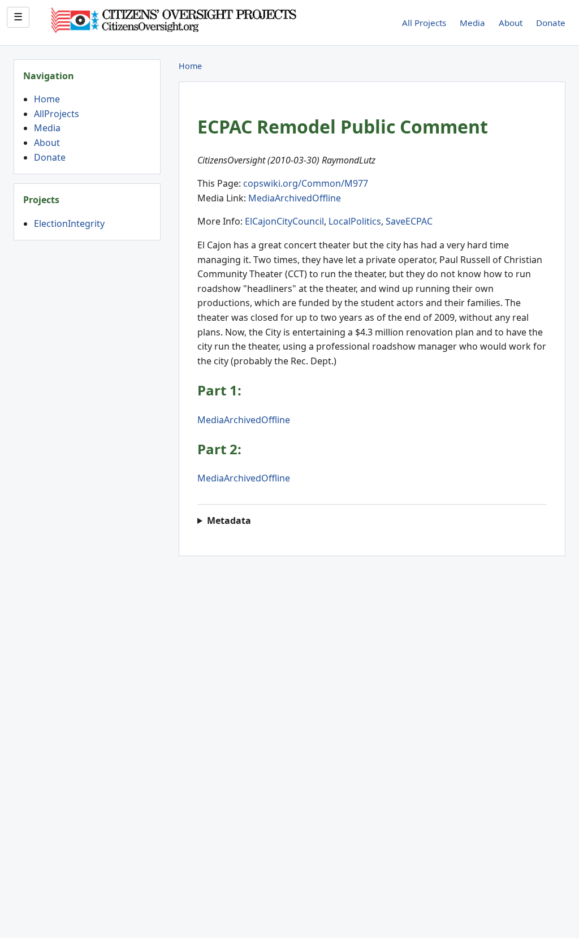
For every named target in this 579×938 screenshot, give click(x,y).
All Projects (424, 22)
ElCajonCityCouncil (284, 221)
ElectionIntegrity (69, 223)
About (510, 22)
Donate (550, 22)
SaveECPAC (409, 221)
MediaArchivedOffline (294, 198)
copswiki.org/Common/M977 (305, 183)
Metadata (229, 520)
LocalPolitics (355, 221)
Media (472, 22)
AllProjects (56, 113)
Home (47, 99)
